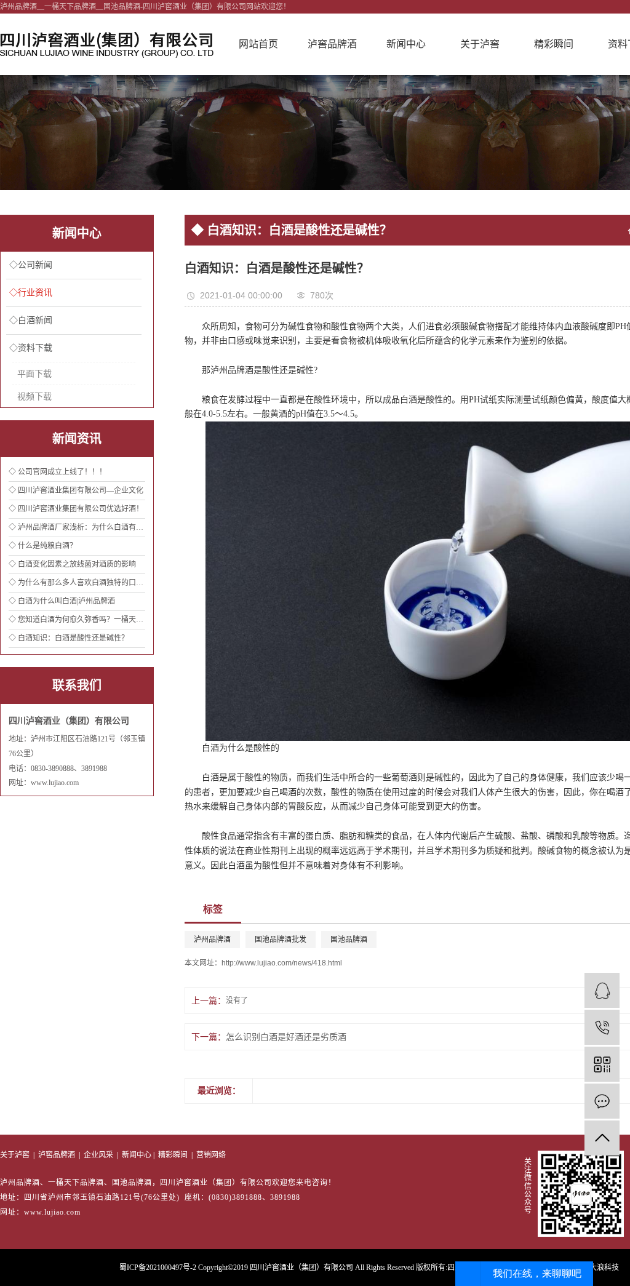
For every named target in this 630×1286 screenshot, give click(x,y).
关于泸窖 (480, 44)
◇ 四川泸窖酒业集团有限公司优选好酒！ (76, 509)
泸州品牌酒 (212, 939)
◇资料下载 (30, 348)
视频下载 (34, 396)
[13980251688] (602, 1027)
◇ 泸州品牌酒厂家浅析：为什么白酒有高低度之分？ (77, 527)
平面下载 (34, 373)
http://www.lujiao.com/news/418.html (281, 963)
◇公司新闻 (30, 265)
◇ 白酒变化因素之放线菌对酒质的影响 (72, 564)
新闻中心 (406, 44)
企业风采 (98, 1155)
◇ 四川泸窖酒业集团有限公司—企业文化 (76, 490)
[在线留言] (602, 1101)
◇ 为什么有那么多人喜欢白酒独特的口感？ (77, 582)
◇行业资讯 (30, 292)
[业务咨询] (602, 990)
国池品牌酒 (348, 939)
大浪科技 (604, 1267)
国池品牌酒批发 (280, 939)
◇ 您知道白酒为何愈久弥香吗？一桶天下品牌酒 (77, 619)
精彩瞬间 (553, 44)
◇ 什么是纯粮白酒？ (43, 545)
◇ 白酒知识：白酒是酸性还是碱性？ (69, 638)
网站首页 (258, 44)
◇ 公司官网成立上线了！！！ (57, 472)
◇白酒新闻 (30, 320)
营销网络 (211, 1155)
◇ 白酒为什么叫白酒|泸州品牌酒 (62, 601)
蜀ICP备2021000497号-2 (157, 1267)
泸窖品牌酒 (332, 44)
